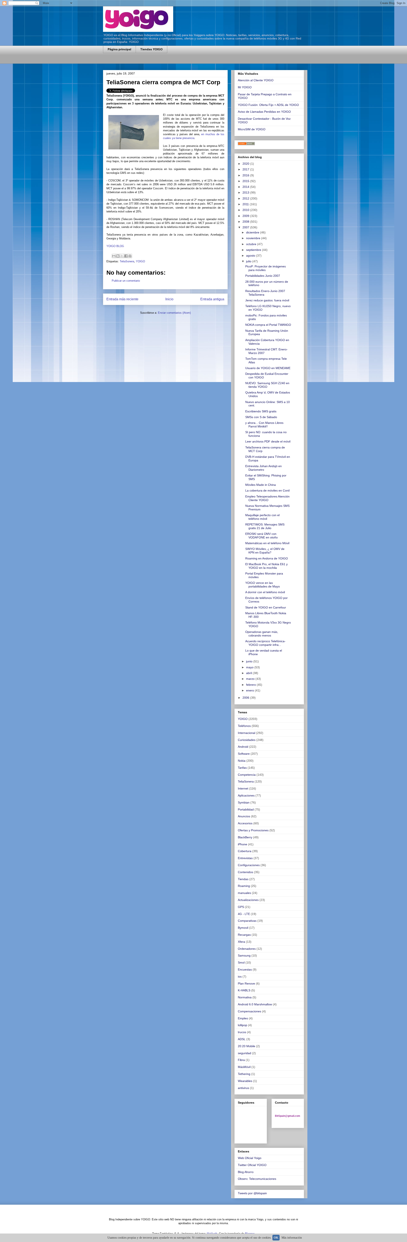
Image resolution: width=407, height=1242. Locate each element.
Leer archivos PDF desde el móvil (267, 441)
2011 (246, 204)
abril (249, 673)
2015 (246, 181)
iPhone (242, 844)
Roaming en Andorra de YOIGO (266, 558)
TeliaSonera (127, 261)
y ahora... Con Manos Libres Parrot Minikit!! (264, 424)
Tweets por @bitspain (252, 1193)
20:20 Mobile (246, 1046)
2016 (246, 175)
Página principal (119, 49)
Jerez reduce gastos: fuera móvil (267, 300)
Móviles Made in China (260, 484)
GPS (241, 907)
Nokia (241, 760)
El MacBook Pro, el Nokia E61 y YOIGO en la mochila (266, 565)
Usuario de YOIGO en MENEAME (267, 368)
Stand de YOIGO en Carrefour (265, 607)
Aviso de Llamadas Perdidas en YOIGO (264, 111)
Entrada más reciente (122, 299)
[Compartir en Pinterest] (130, 256)
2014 (246, 186)
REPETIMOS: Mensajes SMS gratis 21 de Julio (264, 526)
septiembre (254, 249)
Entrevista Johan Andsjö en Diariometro (263, 467)
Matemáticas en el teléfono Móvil (267, 543)
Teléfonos (244, 726)
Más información (292, 1237)
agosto (251, 255)
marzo (250, 678)
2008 (246, 221)
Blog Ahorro (246, 1172)
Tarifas (242, 767)
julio (249, 261)
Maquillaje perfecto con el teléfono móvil (262, 516)
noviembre (253, 238)
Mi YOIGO (245, 87)
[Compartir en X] (122, 256)
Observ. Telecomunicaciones (257, 1178)
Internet (243, 788)
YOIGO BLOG (115, 246)
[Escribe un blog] (118, 256)
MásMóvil (244, 1067)
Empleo (243, 1018)
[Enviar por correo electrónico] (114, 256)
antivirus (243, 1088)
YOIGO (140, 261)
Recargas (244, 934)
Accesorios (245, 823)
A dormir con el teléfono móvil (265, 592)
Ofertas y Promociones (253, 830)
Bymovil (243, 927)
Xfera (241, 941)
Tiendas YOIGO (151, 49)
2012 (246, 198)
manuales (244, 893)
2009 (246, 216)
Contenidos (245, 872)
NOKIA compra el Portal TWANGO (268, 324)
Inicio (169, 299)
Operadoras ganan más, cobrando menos (261, 633)
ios (240, 976)
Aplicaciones (246, 795)
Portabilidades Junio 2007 (262, 275)
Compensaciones (249, 1011)
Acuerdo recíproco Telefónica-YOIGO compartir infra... (265, 642)
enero (250, 690)
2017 (246, 169)
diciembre (253, 232)
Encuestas (245, 969)
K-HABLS (244, 990)
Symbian (243, 802)
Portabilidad (246, 809)
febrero (251, 684)
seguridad (244, 1053)
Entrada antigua (212, 299)
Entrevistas (245, 858)
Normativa (245, 997)
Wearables (245, 1081)
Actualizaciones (248, 900)
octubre (251, 244)
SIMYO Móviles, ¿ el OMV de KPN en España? (264, 550)
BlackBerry (245, 837)
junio (249, 661)
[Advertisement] (152, 61)
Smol (241, 962)
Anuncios (244, 816)
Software (244, 753)
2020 (246, 163)
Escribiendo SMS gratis (260, 411)
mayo (250, 667)
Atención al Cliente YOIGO (255, 80)
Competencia (247, 774)
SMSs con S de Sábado (261, 417)
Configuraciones (249, 865)
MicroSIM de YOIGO (251, 129)
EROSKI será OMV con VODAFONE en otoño (261, 535)
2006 (246, 697)
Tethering (244, 1074)
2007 (246, 227)
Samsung (244, 955)
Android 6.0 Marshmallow (255, 1004)
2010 (246, 210)
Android (243, 746)
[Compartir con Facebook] (126, 256)
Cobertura (244, 851)
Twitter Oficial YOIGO (252, 1165)
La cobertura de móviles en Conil (267, 490)
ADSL (241, 1039)
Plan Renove (246, 983)
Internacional (246, 733)
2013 (246, 192)
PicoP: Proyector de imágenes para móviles (265, 268)
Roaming (244, 886)
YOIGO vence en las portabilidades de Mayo (262, 584)
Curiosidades (246, 740)
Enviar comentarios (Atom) (174, 312)
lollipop (242, 1025)
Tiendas (243, 879)
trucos (242, 1032)
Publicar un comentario (126, 280)
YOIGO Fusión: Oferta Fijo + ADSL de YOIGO (268, 105)
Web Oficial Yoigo (249, 1158)
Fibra (241, 1060)
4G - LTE (244, 914)
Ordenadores (247, 948)
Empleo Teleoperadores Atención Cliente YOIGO (267, 498)
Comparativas (247, 920)
